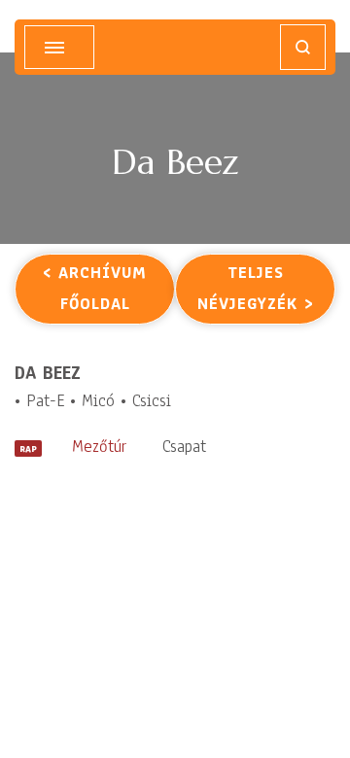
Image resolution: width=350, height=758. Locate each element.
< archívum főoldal (95, 288)
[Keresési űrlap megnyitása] (303, 47)
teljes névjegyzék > (255, 288)
